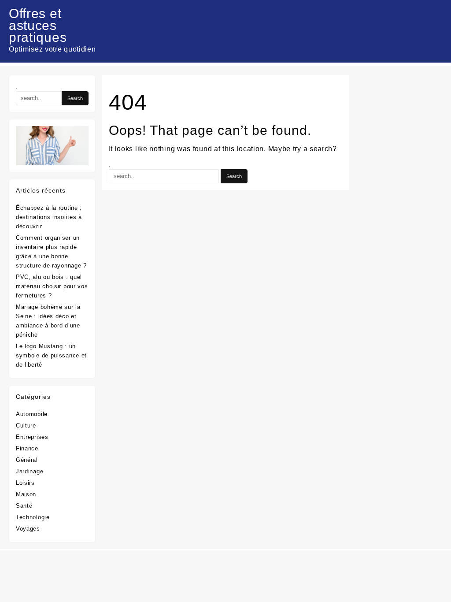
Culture (26, 425)
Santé (24, 505)
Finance (27, 448)
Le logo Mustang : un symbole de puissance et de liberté (51, 355)
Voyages (28, 528)
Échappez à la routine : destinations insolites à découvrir (49, 217)
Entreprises (32, 437)
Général (27, 460)
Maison (26, 494)
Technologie (33, 517)
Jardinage (29, 471)
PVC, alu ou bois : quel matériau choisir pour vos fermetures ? (52, 286)
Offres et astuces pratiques (38, 25)
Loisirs (25, 482)
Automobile (32, 414)
